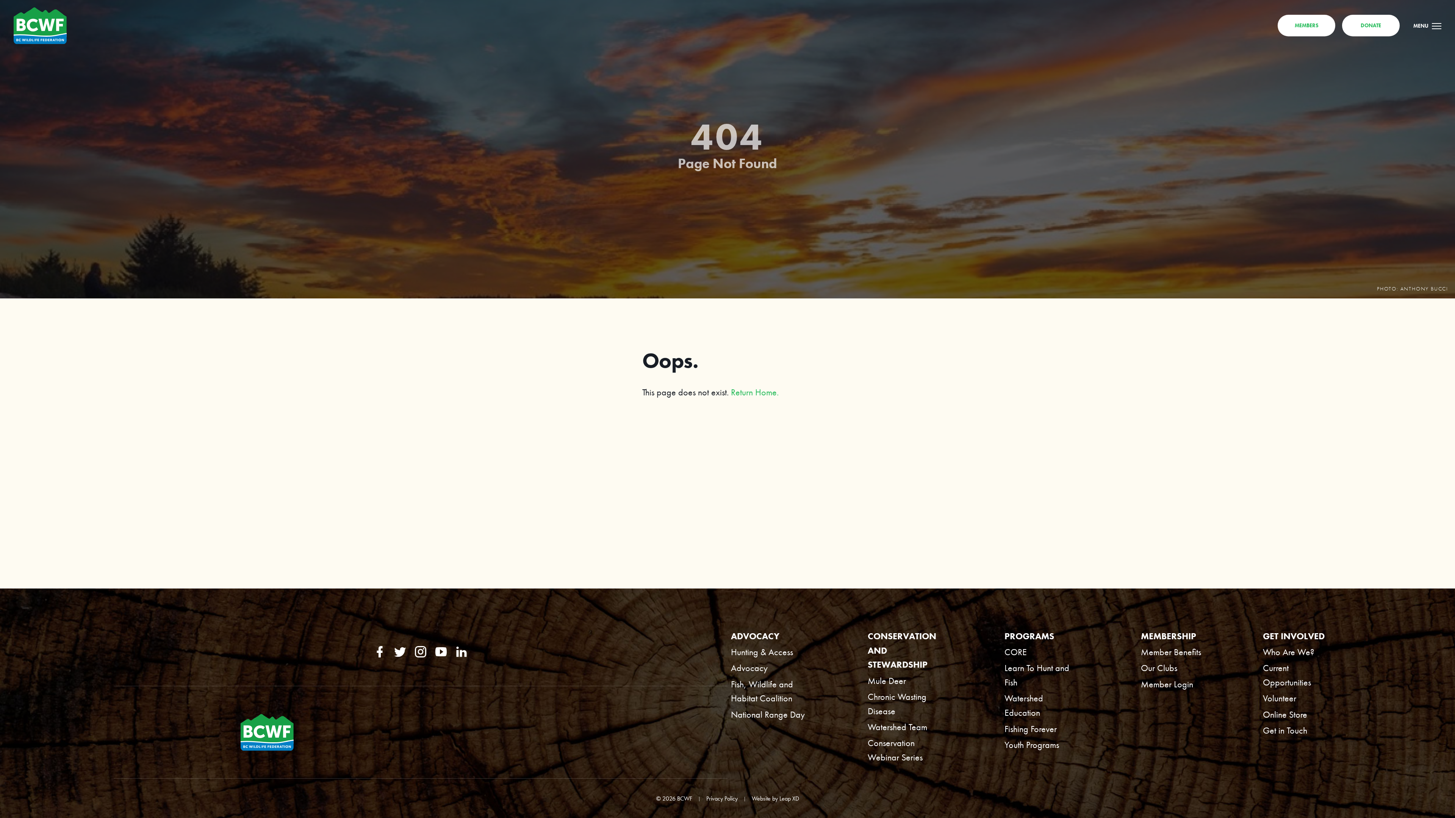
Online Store (1285, 714)
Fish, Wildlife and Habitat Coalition (762, 691)
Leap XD (789, 798)
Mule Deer (887, 681)
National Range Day (768, 714)
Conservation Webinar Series (895, 750)
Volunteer (1279, 698)
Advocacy (749, 668)
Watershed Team (897, 727)
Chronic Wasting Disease (897, 704)
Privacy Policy (722, 798)
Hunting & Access (762, 652)
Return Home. (755, 392)
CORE (1015, 652)
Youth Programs (1031, 745)
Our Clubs (1159, 668)
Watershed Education (1023, 705)
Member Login (1167, 684)
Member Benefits (1171, 652)
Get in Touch (1285, 730)
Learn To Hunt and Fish (1036, 675)
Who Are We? (1288, 652)
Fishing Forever (1030, 729)
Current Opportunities (1287, 675)
